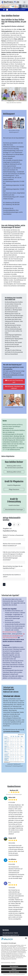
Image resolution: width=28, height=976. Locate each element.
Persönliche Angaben (14, 524)
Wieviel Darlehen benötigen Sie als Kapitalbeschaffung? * (12, 567)
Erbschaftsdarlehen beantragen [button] (14, 509)
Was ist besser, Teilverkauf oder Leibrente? (14, 387)
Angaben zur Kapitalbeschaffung (10, 524)
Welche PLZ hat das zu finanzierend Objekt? (13, 536)
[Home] (4, 9)
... (7, 9)
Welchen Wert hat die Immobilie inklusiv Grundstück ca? (12, 544)
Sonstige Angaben (18, 524)
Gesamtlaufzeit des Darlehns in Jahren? (12, 575)
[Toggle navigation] (24, 2)
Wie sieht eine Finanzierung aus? (15, 381)
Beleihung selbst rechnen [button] (14, 472)
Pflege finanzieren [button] (14, 489)
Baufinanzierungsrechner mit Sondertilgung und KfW (11, 936)
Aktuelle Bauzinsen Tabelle (10, 933)
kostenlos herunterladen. (12, 731)
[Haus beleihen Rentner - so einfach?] (10, 2)
